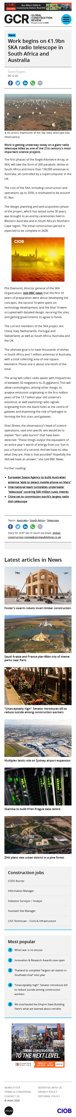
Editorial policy (49, 1096)
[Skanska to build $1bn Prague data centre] (38, 786)
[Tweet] (17, 83)
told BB (28, 293)
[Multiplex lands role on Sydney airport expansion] (38, 738)
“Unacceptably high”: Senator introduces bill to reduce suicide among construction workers (41, 989)
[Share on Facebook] (10, 83)
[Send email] (40, 83)
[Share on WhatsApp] (32, 83)
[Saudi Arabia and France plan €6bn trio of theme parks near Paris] (38, 634)
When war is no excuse (28, 950)
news (39, 293)
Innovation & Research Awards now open (39, 960)
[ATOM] (21, 1110)
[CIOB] (55, 1111)
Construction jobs (26, 872)
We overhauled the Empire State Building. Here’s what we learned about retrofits (39, 1006)
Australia (22, 520)
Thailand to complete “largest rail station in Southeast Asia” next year (40, 972)
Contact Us (12, 1096)
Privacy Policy (47, 1091)
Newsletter (12, 1087)
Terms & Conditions (17, 1091)
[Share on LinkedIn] (25, 83)
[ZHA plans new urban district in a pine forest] (38, 835)
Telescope (53, 520)
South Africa (37, 520)
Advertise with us (50, 1087)
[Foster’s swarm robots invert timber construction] (38, 586)
